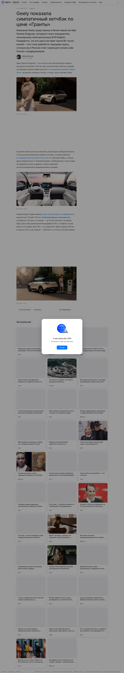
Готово (62, 348)
